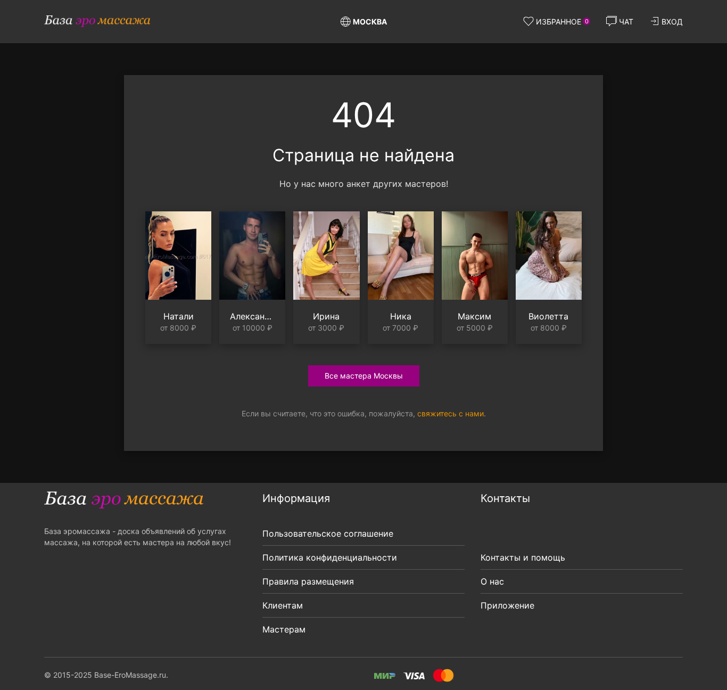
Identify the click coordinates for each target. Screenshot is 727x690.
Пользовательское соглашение (327, 533)
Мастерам (283, 629)
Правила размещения (308, 581)
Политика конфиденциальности (329, 557)
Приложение (507, 605)
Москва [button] (370, 21)
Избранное (562, 21)
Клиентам (282, 605)
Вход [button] (672, 21)
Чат (626, 21)
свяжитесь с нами (450, 413)
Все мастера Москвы (364, 375)
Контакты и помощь (523, 557)
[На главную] (97, 21)
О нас (492, 581)
